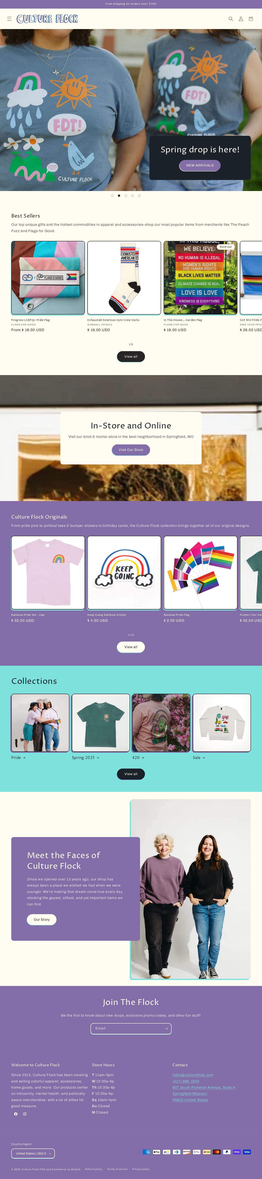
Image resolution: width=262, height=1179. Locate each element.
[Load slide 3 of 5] (125, 195)
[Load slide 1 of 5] (112, 195)
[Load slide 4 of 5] (132, 195)
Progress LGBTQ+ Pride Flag (30, 320)
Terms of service (117, 1169)
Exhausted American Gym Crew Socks (113, 320)
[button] (9, 19)
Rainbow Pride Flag (177, 615)
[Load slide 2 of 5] (119, 195)
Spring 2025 (83, 757)
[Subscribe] (166, 1028)
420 (136, 757)
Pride (16, 757)
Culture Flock (31, 1169)
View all (131, 356)
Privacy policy (141, 1169)
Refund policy (94, 1169)
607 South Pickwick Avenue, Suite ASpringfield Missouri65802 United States (204, 1094)
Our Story (42, 919)
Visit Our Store (131, 450)
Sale (197, 757)
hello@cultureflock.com (193, 1075)
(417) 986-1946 (186, 1081)
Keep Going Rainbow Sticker (106, 615)
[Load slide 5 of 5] (139, 195)
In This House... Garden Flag (183, 320)
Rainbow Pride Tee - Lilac (28, 615)
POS (42, 1169)
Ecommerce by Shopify (66, 1169)
